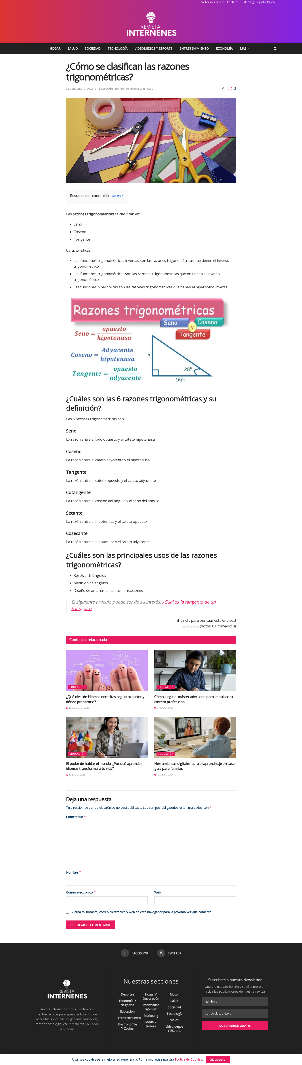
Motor (174, 994)
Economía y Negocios (127, 1003)
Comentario (76, 817)
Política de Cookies (212, 2)
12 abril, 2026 (165, 774)
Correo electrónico (81, 892)
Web (157, 892)
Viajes (174, 1020)
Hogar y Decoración (151, 996)
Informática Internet (151, 1007)
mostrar (117, 196)
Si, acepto (218, 1059)
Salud (73, 48)
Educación (106, 89)
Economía (224, 48)
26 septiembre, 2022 (79, 89)
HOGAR (55, 48)
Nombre (73, 872)
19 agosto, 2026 (78, 707)
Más (243, 48)
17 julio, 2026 (76, 774)
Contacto (233, 2)
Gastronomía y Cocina (127, 1026)
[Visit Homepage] (151, 23)
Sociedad (93, 48)
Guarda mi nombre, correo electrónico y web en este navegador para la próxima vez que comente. (141, 912)
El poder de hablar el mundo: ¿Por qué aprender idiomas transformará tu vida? (104, 766)
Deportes (127, 994)
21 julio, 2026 (164, 707)
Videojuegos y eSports (153, 48)
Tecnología (118, 48)
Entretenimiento (194, 48)
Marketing (151, 1015)
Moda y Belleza (150, 1024)
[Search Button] (275, 48)
